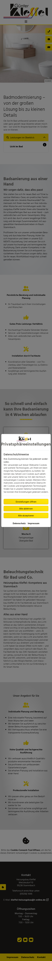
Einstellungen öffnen (26, 501)
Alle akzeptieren (26, 515)
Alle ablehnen (26, 508)
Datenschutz (19, 523)
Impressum (33, 523)
